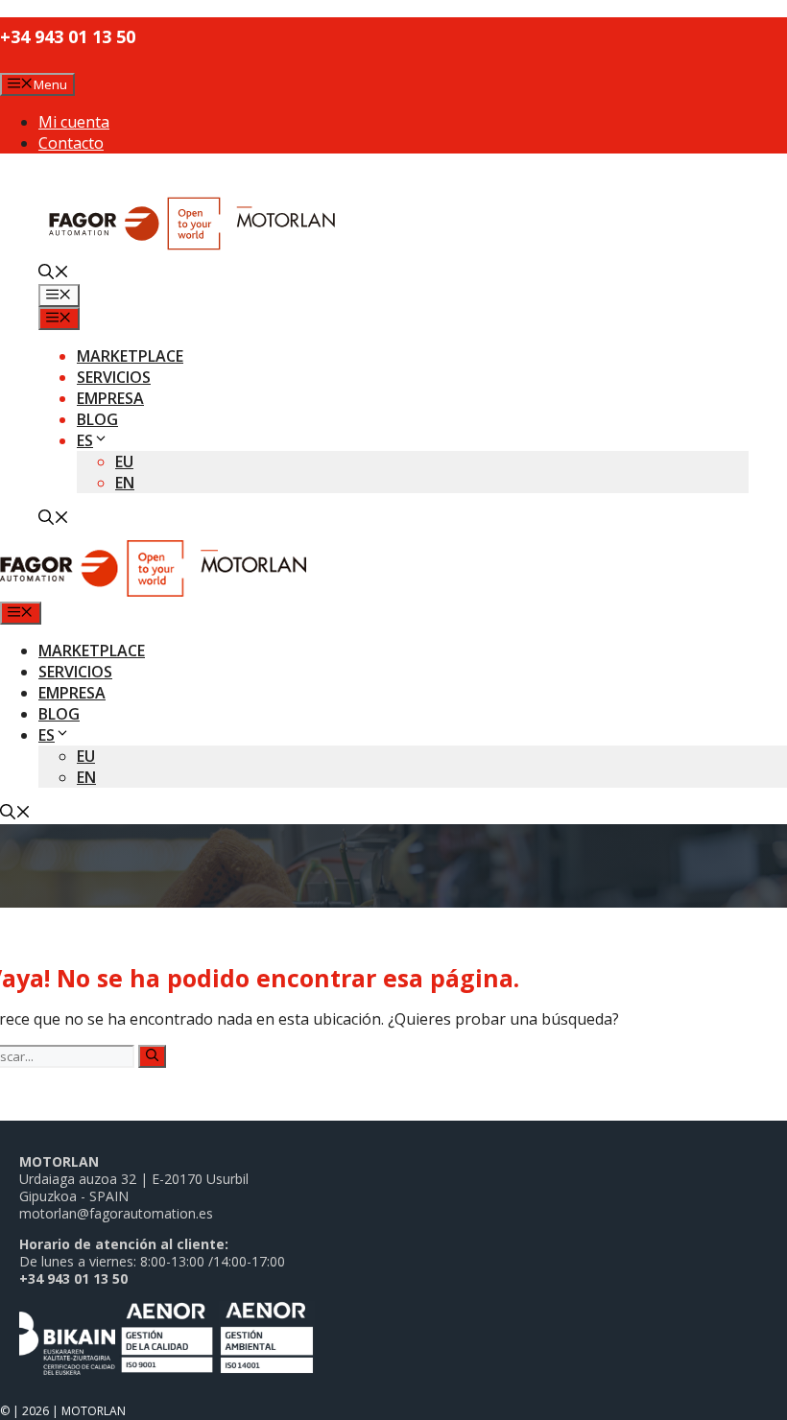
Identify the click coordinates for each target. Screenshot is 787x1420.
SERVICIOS (114, 377)
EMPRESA (110, 398)
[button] (53, 273)
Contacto (71, 143)
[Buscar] (152, 1056)
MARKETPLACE (130, 356)
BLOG (97, 419)
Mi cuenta (73, 121)
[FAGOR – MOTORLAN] (153, 591)
